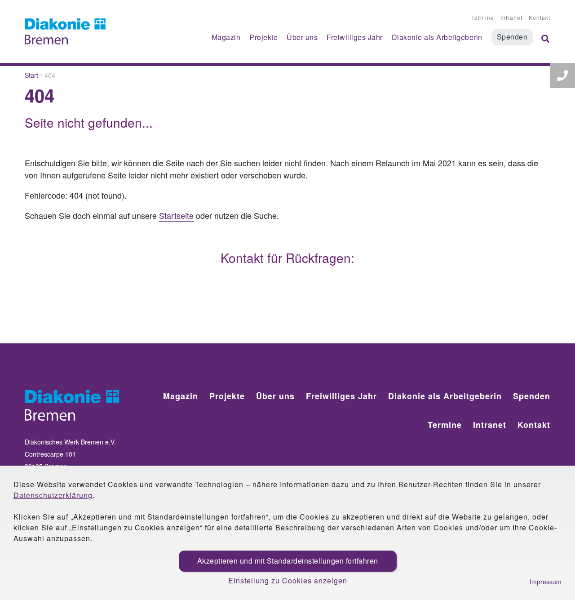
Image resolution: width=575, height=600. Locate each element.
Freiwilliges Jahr (355, 37)
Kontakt (539, 17)
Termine (482, 17)
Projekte (263, 37)
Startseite (176, 215)
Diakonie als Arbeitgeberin (437, 37)
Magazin (226, 37)
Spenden (512, 36)
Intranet (511, 17)
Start (31, 75)
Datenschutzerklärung (53, 495)
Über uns (302, 37)
